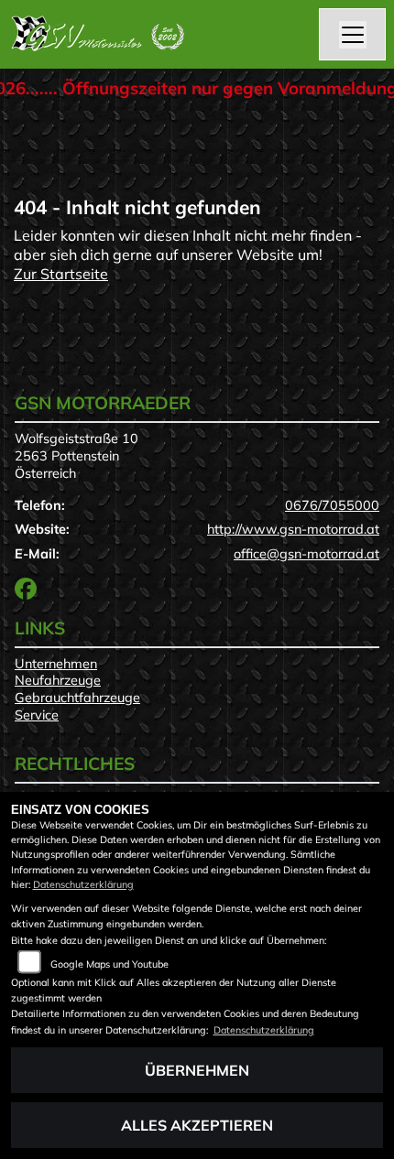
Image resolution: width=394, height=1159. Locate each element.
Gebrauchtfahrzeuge (77, 697)
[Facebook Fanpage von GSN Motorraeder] (29, 592)
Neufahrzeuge (58, 680)
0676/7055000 (332, 505)
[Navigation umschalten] (353, 34)
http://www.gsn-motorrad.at (293, 529)
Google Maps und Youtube (109, 964)
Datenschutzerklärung (83, 884)
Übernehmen (197, 1070)
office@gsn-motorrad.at (306, 554)
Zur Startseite (61, 274)
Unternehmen (56, 663)
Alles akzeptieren (197, 1125)
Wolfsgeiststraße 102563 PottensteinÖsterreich (76, 455)
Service (37, 715)
